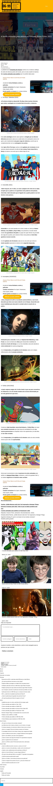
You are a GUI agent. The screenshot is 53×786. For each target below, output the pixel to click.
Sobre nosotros (3, 764)
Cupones (2, 673)
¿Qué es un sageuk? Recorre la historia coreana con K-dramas (15, 729)
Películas (2, 677)
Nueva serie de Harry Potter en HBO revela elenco (15, 584)
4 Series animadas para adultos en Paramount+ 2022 (13, 710)
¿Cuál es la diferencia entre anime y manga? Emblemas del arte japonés (17, 733)
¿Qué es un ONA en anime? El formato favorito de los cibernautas (15, 741)
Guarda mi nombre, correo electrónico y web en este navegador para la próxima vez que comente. (19, 646)
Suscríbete (2, 766)
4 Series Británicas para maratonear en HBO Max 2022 (13, 718)
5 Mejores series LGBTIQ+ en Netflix (9, 714)
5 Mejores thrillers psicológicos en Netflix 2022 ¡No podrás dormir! (15, 683)
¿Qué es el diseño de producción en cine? (10, 762)
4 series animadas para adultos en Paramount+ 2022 (15, 510)
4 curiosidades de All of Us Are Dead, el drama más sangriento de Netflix (17, 731)
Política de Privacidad (5, 663)
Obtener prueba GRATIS (12, 94)
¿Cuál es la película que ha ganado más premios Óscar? (14, 696)
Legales (1, 771)
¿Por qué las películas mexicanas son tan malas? (12, 681)
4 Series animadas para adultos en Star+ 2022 (11, 704)
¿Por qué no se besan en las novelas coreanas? (12, 723)
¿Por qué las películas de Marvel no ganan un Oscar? (13, 698)
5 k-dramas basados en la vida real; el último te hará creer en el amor (16, 727)
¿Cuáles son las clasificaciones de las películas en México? (14, 750)
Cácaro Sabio (3, 743)
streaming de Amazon (16, 69)
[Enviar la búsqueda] (1, 784)
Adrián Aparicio (4, 63)
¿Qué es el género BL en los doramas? (10, 739)
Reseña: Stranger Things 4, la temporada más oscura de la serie (15, 712)
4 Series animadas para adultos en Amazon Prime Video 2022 (15, 708)
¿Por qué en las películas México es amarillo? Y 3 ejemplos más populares (17, 754)
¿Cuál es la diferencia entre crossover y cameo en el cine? (14, 746)
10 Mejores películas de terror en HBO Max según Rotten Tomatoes (16, 685)
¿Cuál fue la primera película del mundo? (10, 756)
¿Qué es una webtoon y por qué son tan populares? (12, 735)
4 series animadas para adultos (11, 74)
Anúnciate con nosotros (5, 662)
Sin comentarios (4, 66)
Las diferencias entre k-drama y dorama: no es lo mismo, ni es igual (16, 725)
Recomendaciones (25, 512)
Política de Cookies (4, 664)
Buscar (1, 668)
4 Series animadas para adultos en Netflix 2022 (11, 706)
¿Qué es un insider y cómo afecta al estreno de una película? (14, 758)
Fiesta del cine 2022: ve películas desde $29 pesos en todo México (16, 679)
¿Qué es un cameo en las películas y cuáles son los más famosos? (16, 748)
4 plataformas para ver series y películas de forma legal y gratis (15, 702)
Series (2, 65)
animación (17, 512)
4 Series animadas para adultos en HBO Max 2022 (15, 550)
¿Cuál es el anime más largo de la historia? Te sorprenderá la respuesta (17, 737)
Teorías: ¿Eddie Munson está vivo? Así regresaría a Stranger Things (20, 504)
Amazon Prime (10, 512)
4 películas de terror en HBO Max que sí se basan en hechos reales (16, 691)
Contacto (2, 663)
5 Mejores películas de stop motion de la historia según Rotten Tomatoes (17, 687)
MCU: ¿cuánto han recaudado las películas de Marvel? (13, 693)
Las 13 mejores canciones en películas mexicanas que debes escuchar (17, 689)
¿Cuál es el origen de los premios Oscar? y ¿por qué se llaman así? (16, 760)
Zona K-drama (3, 721)
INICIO (1, 671)
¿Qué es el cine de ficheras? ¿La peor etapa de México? (13, 752)
